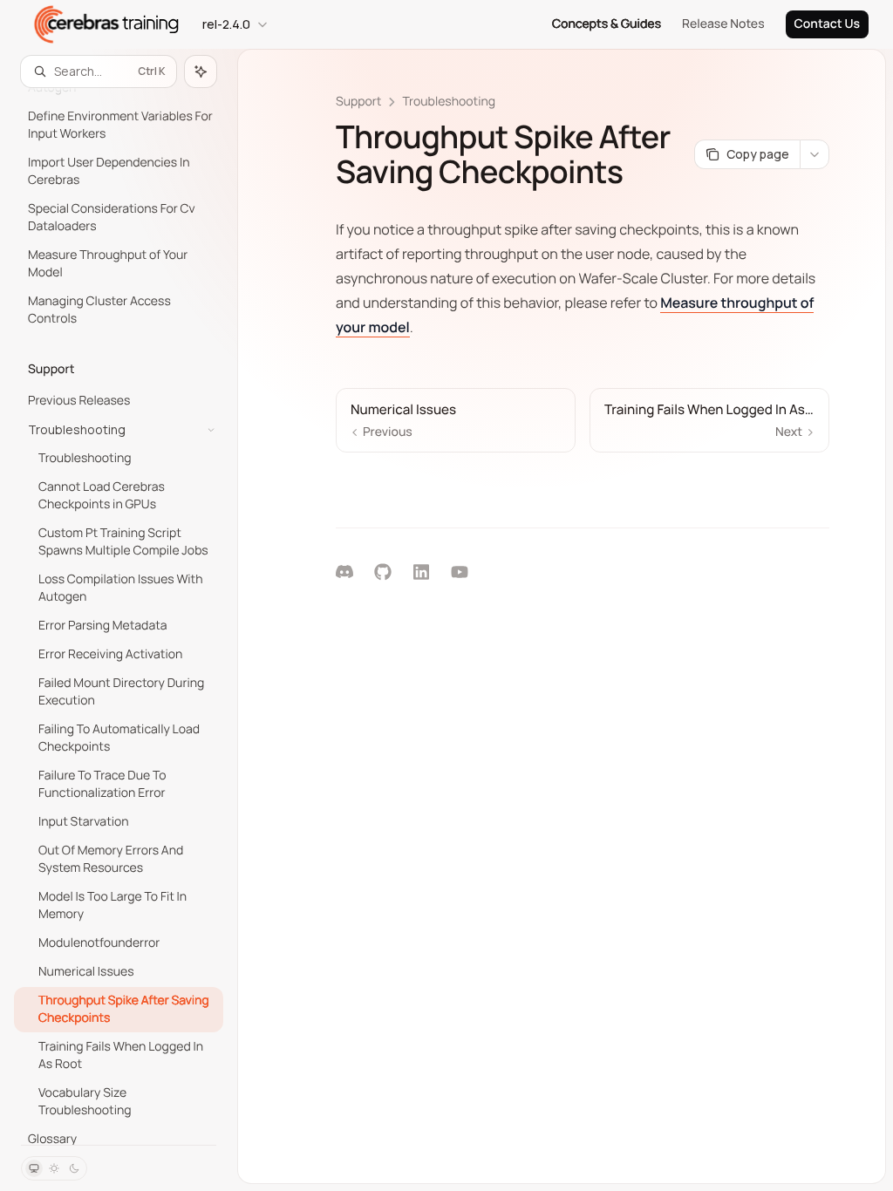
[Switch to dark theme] (74, 1168)
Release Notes (723, 24)
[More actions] (814, 154)
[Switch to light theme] (54, 1168)
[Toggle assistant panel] (200, 71)
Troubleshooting (448, 101)
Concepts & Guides (606, 24)
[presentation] (118, 616)
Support (358, 101)
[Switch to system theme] (34, 1168)
